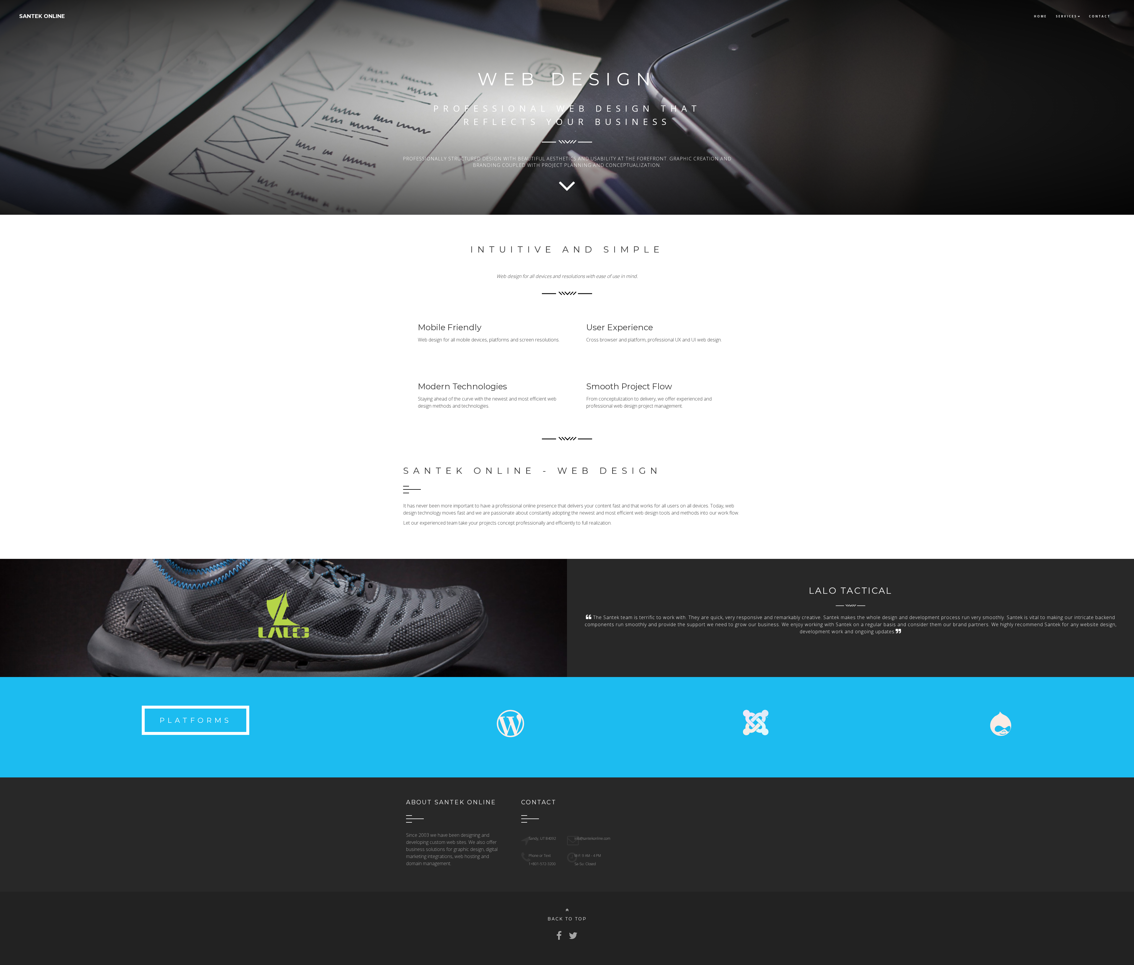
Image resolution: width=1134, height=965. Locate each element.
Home (1040, 16)
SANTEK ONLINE (42, 16)
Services (1066, 16)
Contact (1099, 16)
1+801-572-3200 (542, 863)
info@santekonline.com (592, 838)
